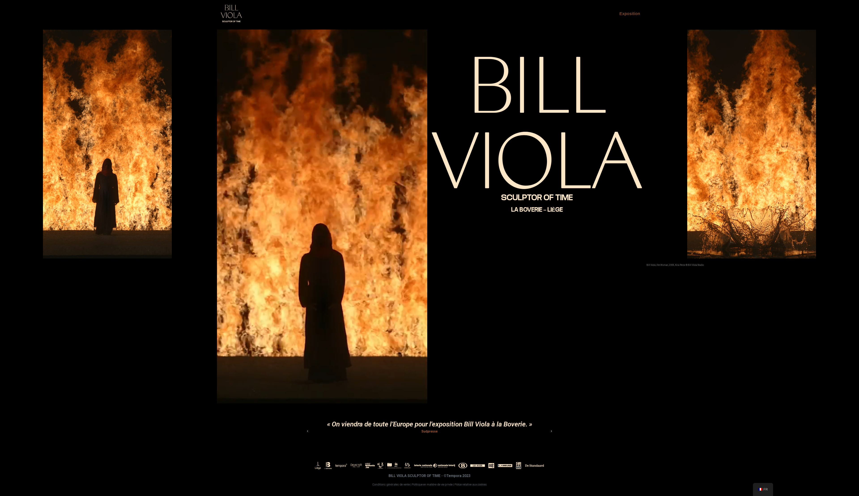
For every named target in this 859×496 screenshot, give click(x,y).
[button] (307, 431)
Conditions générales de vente (391, 484)
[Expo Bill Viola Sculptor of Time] (231, 13)
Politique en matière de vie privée (432, 484)
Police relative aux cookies (471, 484)
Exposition (629, 13)
